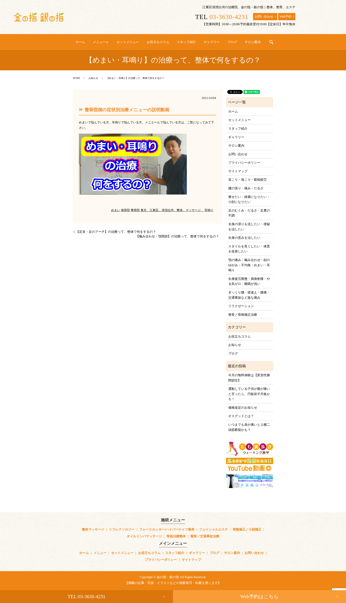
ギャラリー (212, 42)
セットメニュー (128, 42)
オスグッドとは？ (241, 416)
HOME (76, 78)
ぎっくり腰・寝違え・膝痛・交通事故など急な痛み (249, 295)
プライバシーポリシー (244, 162)
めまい (115, 210)
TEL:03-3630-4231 (86, 596)
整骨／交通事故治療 (204, 536)
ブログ (232, 42)
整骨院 (135, 210)
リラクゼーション (241, 306)
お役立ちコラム (158, 42)
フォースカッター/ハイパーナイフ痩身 (166, 529)
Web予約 (286, 16)
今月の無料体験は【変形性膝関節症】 (249, 377)
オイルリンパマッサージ (144, 536)
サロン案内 (253, 42)
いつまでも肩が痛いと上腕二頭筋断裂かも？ (249, 427)
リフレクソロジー (122, 529)
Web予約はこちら (259, 596)
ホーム (80, 42)
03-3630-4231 (228, 16)
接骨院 (125, 210)
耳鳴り (208, 210)
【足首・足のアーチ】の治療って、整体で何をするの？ (116, 231)
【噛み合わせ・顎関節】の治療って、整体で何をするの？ (177, 236)
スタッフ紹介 (186, 42)
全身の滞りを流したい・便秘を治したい (249, 226)
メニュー (99, 42)
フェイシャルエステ (213, 529)
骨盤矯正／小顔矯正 (247, 529)
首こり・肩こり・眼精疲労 (247, 179)
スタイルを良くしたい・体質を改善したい (249, 249)
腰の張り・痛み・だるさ (246, 188)
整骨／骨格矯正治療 (242, 314)
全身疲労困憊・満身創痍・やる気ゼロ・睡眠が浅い (249, 281)
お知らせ (93, 78)
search (271, 42)
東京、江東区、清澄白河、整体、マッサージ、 (172, 210)
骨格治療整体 (176, 536)
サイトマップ (237, 171)
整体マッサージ (93, 529)
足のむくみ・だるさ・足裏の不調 (249, 213)
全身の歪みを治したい (244, 237)
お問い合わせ (264, 16)
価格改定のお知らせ (242, 407)
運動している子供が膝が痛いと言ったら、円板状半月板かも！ (249, 394)
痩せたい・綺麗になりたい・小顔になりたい (249, 199)
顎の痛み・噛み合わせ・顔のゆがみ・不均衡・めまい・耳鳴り (249, 265)
